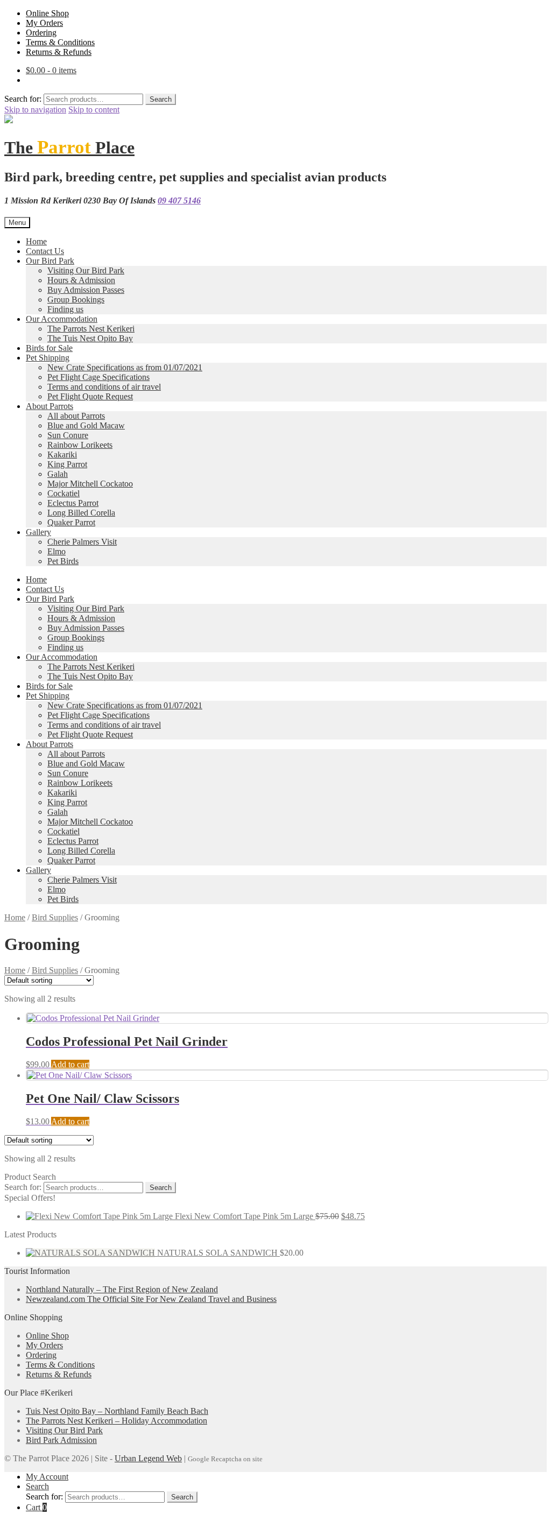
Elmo (56, 551)
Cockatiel (63, 493)
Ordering (41, 32)
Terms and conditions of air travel (104, 386)
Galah (57, 473)
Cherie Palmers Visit (82, 541)
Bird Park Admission (61, 1440)
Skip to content (93, 109)
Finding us (65, 309)
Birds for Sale (49, 348)
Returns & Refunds (58, 52)
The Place (69, 147)
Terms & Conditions (60, 42)
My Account (47, 1476)
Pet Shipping (47, 357)
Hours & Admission (81, 280)
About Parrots (49, 406)
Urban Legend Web (148, 1458)
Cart (36, 1507)
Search (161, 99)
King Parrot (67, 464)
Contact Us (45, 251)
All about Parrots (76, 415)
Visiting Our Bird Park (85, 270)
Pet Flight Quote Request (90, 396)
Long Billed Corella (81, 512)
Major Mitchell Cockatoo (90, 483)
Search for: (22, 98)
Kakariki (62, 454)
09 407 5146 (179, 200)
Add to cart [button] (70, 1064)
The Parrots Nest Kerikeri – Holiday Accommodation (116, 1420)
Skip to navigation (35, 109)
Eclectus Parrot (72, 503)
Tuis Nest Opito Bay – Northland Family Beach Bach (117, 1411)
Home (36, 241)
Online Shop (47, 13)
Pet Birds (63, 561)
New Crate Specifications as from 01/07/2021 (124, 367)
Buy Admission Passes (85, 289)
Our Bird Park (50, 260)
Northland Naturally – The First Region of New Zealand (122, 1289)
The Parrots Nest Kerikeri (91, 328)
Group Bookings (75, 299)
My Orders (44, 22)
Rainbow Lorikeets (79, 444)
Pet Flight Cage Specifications (98, 377)
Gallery (38, 532)
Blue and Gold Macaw (86, 425)
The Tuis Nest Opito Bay (90, 338)
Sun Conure (67, 435)
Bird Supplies (55, 917)
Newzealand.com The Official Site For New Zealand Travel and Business (151, 1299)
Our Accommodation (61, 318)
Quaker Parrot (71, 522)
